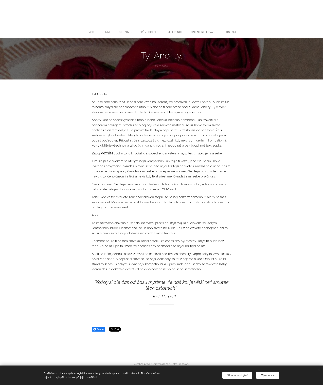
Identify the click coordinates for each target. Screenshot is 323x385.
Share (100, 329)
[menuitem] (92, 32)
